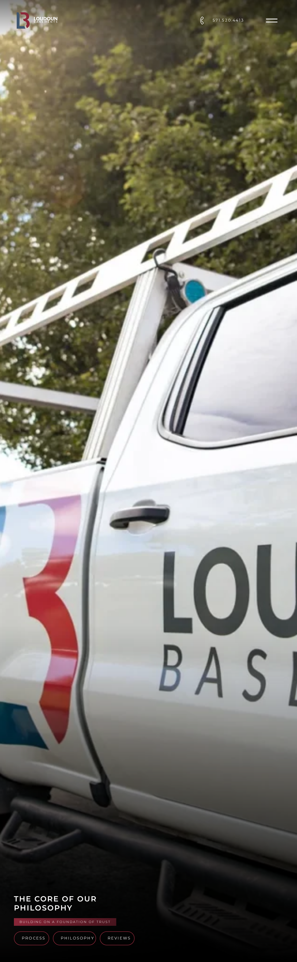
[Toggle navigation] (271, 20)
